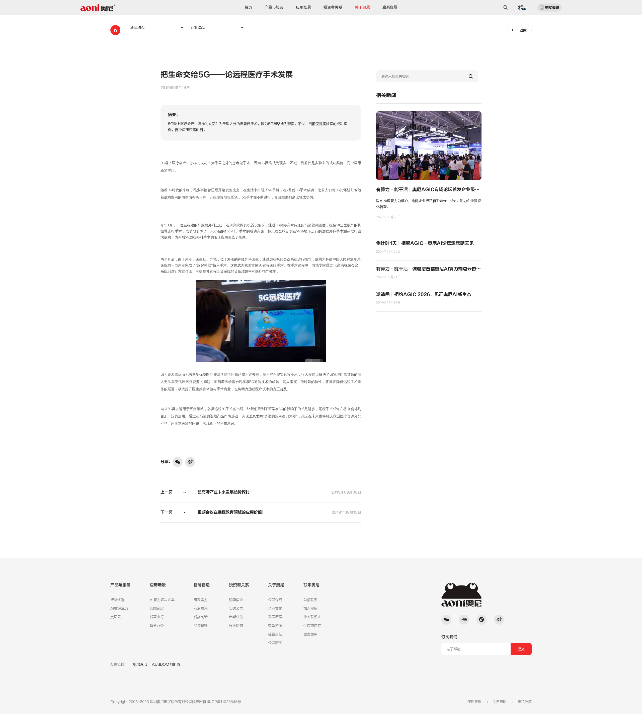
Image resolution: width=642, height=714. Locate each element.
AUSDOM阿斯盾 (166, 664)
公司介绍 (275, 600)
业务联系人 (312, 617)
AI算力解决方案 (162, 600)
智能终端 (117, 600)
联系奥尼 (389, 7)
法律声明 (500, 702)
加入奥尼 (310, 608)
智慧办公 (157, 626)
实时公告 (236, 608)
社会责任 (275, 634)
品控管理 (201, 626)
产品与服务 (274, 7)
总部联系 (310, 600)
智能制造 (201, 617)
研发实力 (201, 600)
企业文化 (275, 608)
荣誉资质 (275, 626)
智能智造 (202, 585)
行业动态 (236, 626)
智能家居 (157, 608)
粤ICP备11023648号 (224, 702)
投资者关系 (333, 7)
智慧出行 (157, 617)
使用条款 (474, 702)
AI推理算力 (119, 608)
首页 (248, 7)
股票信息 (236, 600)
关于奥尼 (362, 7)
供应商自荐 (312, 626)
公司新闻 (275, 643)
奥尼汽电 (140, 664)
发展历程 (275, 617)
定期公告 (236, 617)
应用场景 (303, 7)
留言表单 (310, 634)
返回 (523, 30)
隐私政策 (525, 702)
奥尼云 (115, 617)
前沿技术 (201, 608)
